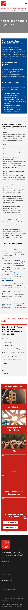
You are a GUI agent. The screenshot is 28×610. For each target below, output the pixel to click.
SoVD (14, 471)
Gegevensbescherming (9, 589)
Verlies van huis (7, 565)
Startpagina (3, 8)
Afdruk (5, 585)
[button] (26, 3)
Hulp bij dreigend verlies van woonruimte (16, 8)
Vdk (14, 451)
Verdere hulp (6, 574)
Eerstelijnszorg (14, 407)
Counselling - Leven (5, 10)
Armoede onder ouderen (9, 570)
